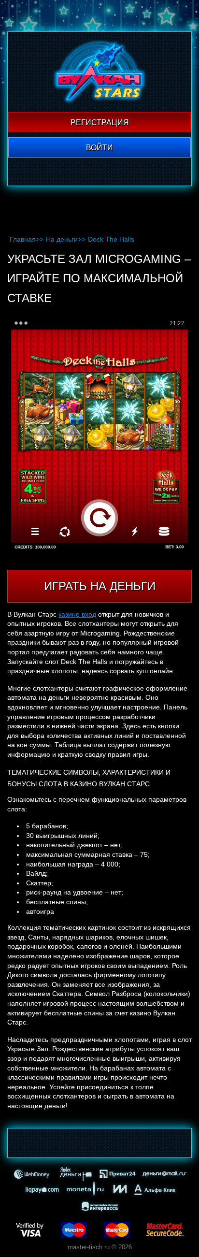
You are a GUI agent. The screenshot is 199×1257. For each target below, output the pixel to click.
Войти (99, 148)
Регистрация (100, 122)
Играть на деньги (100, 585)
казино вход (77, 614)
